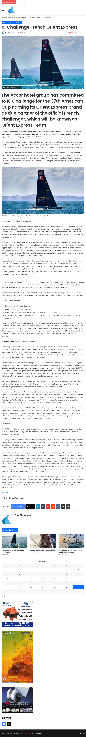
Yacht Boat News (36, 733)
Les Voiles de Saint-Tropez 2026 (42, 550)
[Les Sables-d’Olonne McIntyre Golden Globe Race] (71, 541)
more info (5, 493)
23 (78, 583)
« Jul (3, 596)
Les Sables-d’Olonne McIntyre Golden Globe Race (70, 551)
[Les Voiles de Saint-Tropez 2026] (43, 541)
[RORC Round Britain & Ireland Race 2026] (14, 541)
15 (66, 578)
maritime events (22, 2)
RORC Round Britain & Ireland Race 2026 (13, 551)
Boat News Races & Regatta (17, 17)
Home (5, 17)
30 (78, 587)
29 (67, 587)
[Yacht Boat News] (12, 10)
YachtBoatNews (10, 33)
